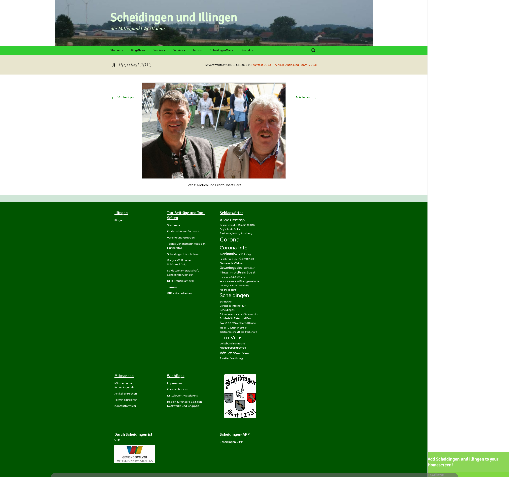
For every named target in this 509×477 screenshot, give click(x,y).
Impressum (174, 383)
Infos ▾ (197, 50)
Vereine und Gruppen (181, 237)
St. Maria (225, 318)
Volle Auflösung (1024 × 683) (297, 65)
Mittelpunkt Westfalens (182, 395)
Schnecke (225, 301)
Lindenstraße (226, 277)
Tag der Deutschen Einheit (233, 328)
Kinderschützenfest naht (183, 231)
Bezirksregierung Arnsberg (236, 233)
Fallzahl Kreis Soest (229, 259)
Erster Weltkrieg (242, 254)
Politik (223, 285)
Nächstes (306, 97)
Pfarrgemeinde (249, 281)
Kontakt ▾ (248, 50)
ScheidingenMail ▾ (222, 50)
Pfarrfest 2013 (261, 65)
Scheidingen (234, 295)
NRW (236, 277)
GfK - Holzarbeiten (179, 293)
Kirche (234, 272)
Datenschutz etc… (179, 389)
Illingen (118, 220)
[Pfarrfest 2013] (214, 130)
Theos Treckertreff (247, 332)
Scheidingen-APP (231, 442)
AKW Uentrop (232, 220)
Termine (172, 287)
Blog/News (138, 50)
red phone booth (228, 290)
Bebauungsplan (245, 225)
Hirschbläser (248, 268)
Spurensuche (251, 314)
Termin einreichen (125, 399)
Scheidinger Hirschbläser (183, 254)
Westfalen (241, 353)
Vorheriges (122, 97)
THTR (225, 338)
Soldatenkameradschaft (232, 314)
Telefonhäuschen (229, 332)
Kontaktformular (125, 406)
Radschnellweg (241, 285)
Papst (242, 277)
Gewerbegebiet (231, 268)
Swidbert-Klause (245, 323)
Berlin (236, 229)
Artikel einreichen (125, 393)
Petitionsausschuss (229, 281)
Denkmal (227, 254)
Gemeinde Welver (231, 263)
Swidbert (227, 323)
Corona (230, 239)
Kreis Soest (246, 272)
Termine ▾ (159, 50)
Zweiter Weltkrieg (231, 358)
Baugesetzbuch (228, 225)
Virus (236, 338)
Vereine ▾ (179, 50)
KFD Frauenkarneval (180, 281)
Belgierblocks (226, 229)
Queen (230, 285)
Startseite (116, 50)
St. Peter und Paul (241, 318)
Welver (227, 353)
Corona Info (234, 248)
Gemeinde (246, 259)
